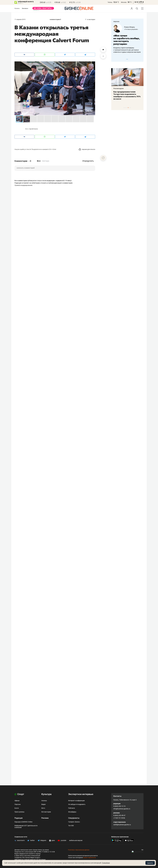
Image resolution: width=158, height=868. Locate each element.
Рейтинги (71, 808)
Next (141, 59)
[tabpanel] (127, 38)
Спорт (20, 794)
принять (150, 863)
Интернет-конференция (76, 800)
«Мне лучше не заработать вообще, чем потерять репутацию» (126, 39)
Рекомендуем (118, 88)
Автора (45, 161)
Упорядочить (88, 161)
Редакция (19, 818)
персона (116, 21)
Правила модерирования (23, 185)
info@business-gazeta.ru (121, 809)
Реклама (45, 818)
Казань (17, 8)
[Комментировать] (103, 49)
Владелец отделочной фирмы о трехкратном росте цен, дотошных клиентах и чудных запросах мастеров (127, 50)
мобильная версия (75, 840)
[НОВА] (43, 9)
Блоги (17, 808)
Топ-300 (71, 825)
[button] (93, 63)
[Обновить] (103, 158)
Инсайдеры (72, 812)
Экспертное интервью (80, 794)
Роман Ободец (129, 27)
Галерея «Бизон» (74, 822)
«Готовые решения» (131, 29)
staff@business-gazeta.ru (122, 824)
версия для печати (88, 149)
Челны (110, 2)
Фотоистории (46, 812)
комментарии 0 (55, 19)
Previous (114, 59)
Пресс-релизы (19, 812)
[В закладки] (103, 56)
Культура (46, 794)
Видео (43, 804)
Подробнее (106, 863)
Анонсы (44, 800)
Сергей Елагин (33, 129)
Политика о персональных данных (78, 850)
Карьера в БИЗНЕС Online (23, 822)
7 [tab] (130, 107)
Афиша (17, 800)
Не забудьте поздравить (76, 804)
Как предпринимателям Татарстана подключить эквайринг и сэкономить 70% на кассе (127, 95)
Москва (124, 2)
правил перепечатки (89, 857)
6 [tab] (129, 107)
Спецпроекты (73, 818)
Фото (43, 808)
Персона (18, 804)
